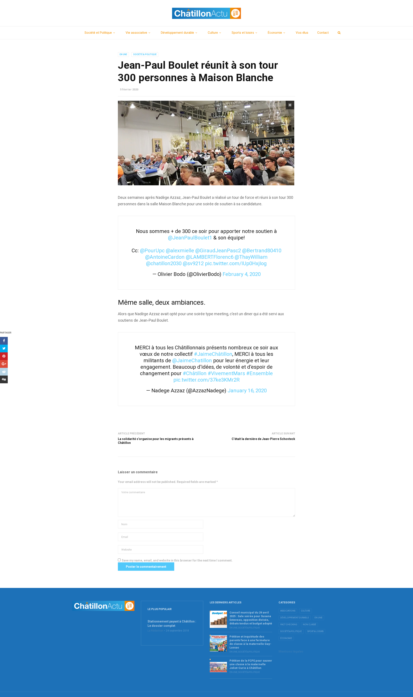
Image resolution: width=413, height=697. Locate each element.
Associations (287, 611)
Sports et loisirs (243, 33)
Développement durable (177, 33)
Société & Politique (145, 54)
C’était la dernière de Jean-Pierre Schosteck (263, 439)
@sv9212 (193, 263)
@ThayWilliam (251, 257)
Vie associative (136, 33)
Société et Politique (98, 33)
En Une (123, 54)
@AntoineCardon (165, 257)
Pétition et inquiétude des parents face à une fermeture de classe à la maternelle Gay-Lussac (250, 642)
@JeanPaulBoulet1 (190, 238)
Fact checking (288, 624)
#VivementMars (226, 373)
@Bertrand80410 (261, 251)
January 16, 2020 (247, 391)
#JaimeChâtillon (213, 354)
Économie (275, 33)
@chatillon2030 (164, 263)
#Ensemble (259, 373)
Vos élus (302, 33)
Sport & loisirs (315, 631)
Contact (323, 33)
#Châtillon (194, 373)
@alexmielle (180, 251)
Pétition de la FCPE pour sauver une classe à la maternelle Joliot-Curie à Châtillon (251, 664)
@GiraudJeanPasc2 (218, 251)
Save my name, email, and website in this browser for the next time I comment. (177, 560)
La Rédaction (155, 630)
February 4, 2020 (242, 274)
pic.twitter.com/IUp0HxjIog (236, 263)
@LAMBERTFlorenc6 (209, 257)
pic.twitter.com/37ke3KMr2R (206, 380)
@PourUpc (152, 251)
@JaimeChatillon (192, 361)
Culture (213, 33)
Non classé (309, 624)
